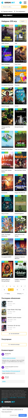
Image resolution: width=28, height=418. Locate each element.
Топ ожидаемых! (20, 11)
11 (23, 289)
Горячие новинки (8, 11)
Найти (24, 7)
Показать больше (14, 344)
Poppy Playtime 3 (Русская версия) (11, 371)
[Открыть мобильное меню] (25, 2)
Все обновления (15, 333)
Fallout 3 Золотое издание (8, 358)
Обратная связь (5, 407)
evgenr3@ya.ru (13, 397)
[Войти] (20, 2)
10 (17, 289)
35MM (4, 381)
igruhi (9, 3)
